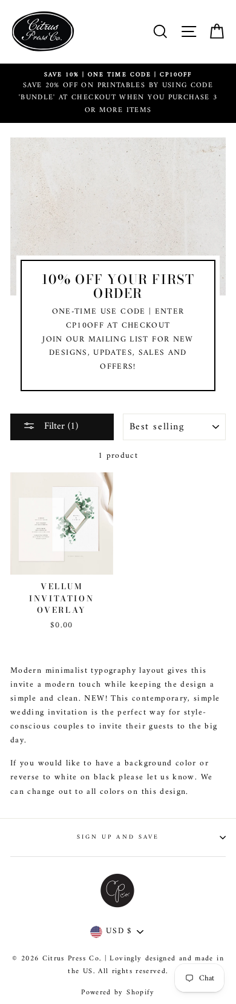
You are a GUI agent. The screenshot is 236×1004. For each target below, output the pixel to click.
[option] (118, 93)
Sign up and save (118, 837)
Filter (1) (59, 426)
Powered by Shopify (117, 992)
